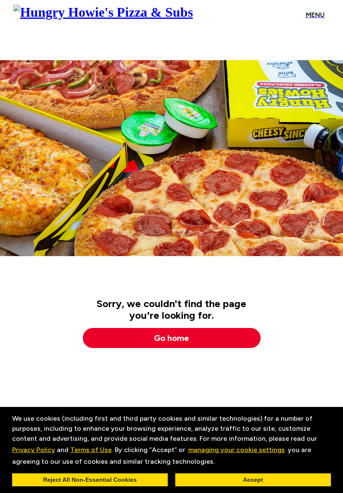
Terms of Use (91, 450)
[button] (217, 462)
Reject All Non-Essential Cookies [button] (90, 479)
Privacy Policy (33, 450)
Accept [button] (253, 479)
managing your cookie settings (236, 450)
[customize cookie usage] (222, 463)
